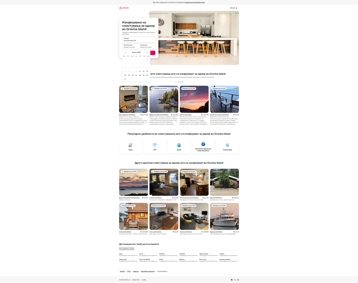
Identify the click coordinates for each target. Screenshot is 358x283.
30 (147, 75)
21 (140, 71)
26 (132, 75)
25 (129, 75)
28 (140, 75)
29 (143, 75)
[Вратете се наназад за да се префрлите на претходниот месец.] (125, 52)
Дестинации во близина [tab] (126, 248)
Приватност (136, 280)
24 (125, 75)
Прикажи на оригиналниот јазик (195, 2)
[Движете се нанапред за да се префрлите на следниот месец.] (147, 52)
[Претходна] (175, 81)
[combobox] (139, 40)
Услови (144, 280)
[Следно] (182, 81)
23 (147, 71)
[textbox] (130, 47)
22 (143, 71)
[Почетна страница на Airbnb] (124, 8)
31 (125, 79)
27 (136, 75)
